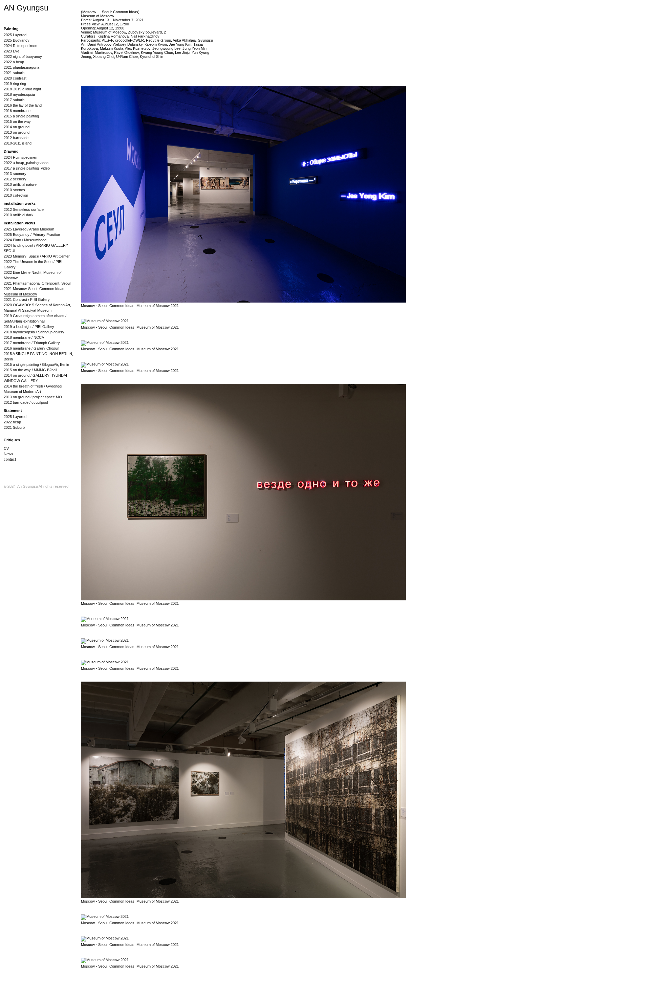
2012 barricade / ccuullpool (26, 402)
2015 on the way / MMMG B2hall (30, 370)
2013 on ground (16, 132)
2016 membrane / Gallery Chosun (31, 348)
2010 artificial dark (19, 215)
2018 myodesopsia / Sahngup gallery (34, 332)
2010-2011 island (17, 143)
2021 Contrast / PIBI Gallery (27, 299)
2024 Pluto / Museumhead (25, 240)
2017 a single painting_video (27, 168)
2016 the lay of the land (23, 105)
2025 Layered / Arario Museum (29, 229)
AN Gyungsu (26, 7)
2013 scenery (15, 174)
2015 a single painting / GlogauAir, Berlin (36, 364)
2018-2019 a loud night (22, 89)
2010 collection (16, 195)
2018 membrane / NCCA (24, 337)
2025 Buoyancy (16, 40)
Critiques (12, 440)
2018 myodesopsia (19, 94)
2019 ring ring (15, 84)
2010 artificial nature (20, 184)
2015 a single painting (21, 116)
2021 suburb (14, 73)
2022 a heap (14, 62)
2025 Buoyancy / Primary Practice (32, 235)
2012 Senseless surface (24, 209)
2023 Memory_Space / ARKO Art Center (37, 256)
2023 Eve (11, 51)
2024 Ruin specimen (20, 46)
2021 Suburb (14, 427)
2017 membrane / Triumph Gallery (32, 343)
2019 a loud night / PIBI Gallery (29, 327)
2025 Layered (15, 35)
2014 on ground (16, 127)
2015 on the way (17, 121)
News (8, 454)
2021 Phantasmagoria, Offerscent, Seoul (37, 283)
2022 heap (12, 422)
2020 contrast (15, 78)
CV (6, 448)
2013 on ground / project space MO (33, 397)
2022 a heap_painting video (26, 163)
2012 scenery (15, 179)
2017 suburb (14, 100)
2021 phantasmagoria (21, 67)
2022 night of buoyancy (23, 56)
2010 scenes (14, 190)
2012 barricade (16, 138)
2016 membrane (17, 111)
